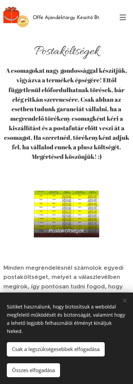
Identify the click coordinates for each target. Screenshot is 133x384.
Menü (123, 17)
